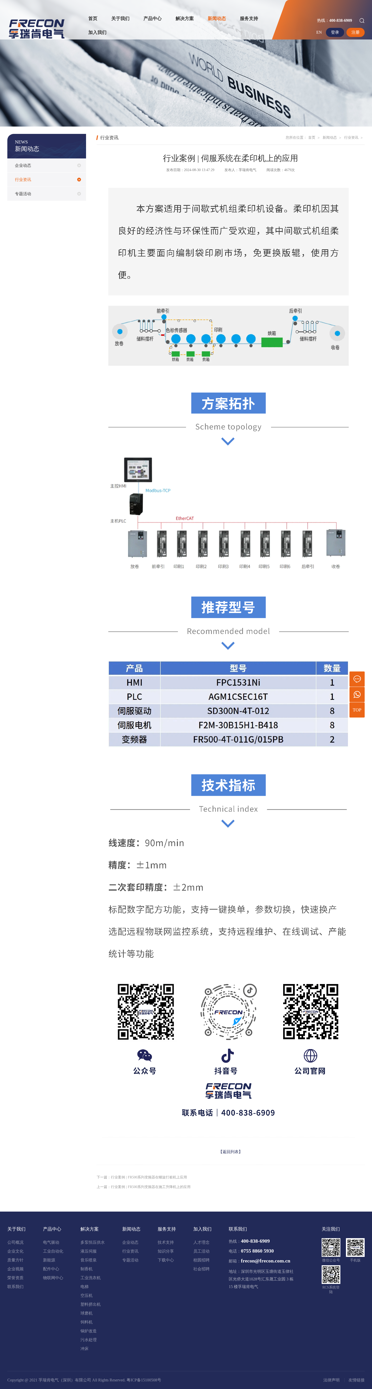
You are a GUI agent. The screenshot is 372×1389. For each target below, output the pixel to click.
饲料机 (86, 1322)
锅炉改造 (88, 1331)
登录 (335, 32)
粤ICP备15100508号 (144, 1380)
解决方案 (185, 18)
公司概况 (15, 1242)
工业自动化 (53, 1251)
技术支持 (166, 1242)
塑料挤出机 (90, 1304)
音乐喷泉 (88, 1260)
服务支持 (249, 18)
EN (319, 32)
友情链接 (356, 1380)
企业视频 (15, 1269)
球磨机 (86, 1313)
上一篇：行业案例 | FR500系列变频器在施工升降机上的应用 (144, 1187)
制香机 (86, 1269)
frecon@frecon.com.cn (265, 1260)
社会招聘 (201, 1269)
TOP (357, 709)
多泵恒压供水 (92, 1242)
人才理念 (201, 1242)
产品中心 (152, 18)
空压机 (86, 1295)
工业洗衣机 (90, 1278)
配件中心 (51, 1269)
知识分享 (166, 1251)
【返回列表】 (230, 1152)
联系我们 (15, 1286)
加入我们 (97, 32)
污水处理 (88, 1340)
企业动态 (23, 165)
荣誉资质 (15, 1278)
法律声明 (331, 1380)
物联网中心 (53, 1278)
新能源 (49, 1260)
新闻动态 (217, 18)
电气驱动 (51, 1242)
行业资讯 (23, 179)
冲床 (84, 1348)
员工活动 (201, 1251)
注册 (356, 32)
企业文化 (15, 1251)
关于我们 (120, 18)
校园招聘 (201, 1260)
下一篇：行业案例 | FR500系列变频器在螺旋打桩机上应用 (142, 1177)
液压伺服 (88, 1251)
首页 (92, 18)
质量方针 (15, 1260)
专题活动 (23, 194)
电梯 (84, 1286)
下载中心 (166, 1260)
